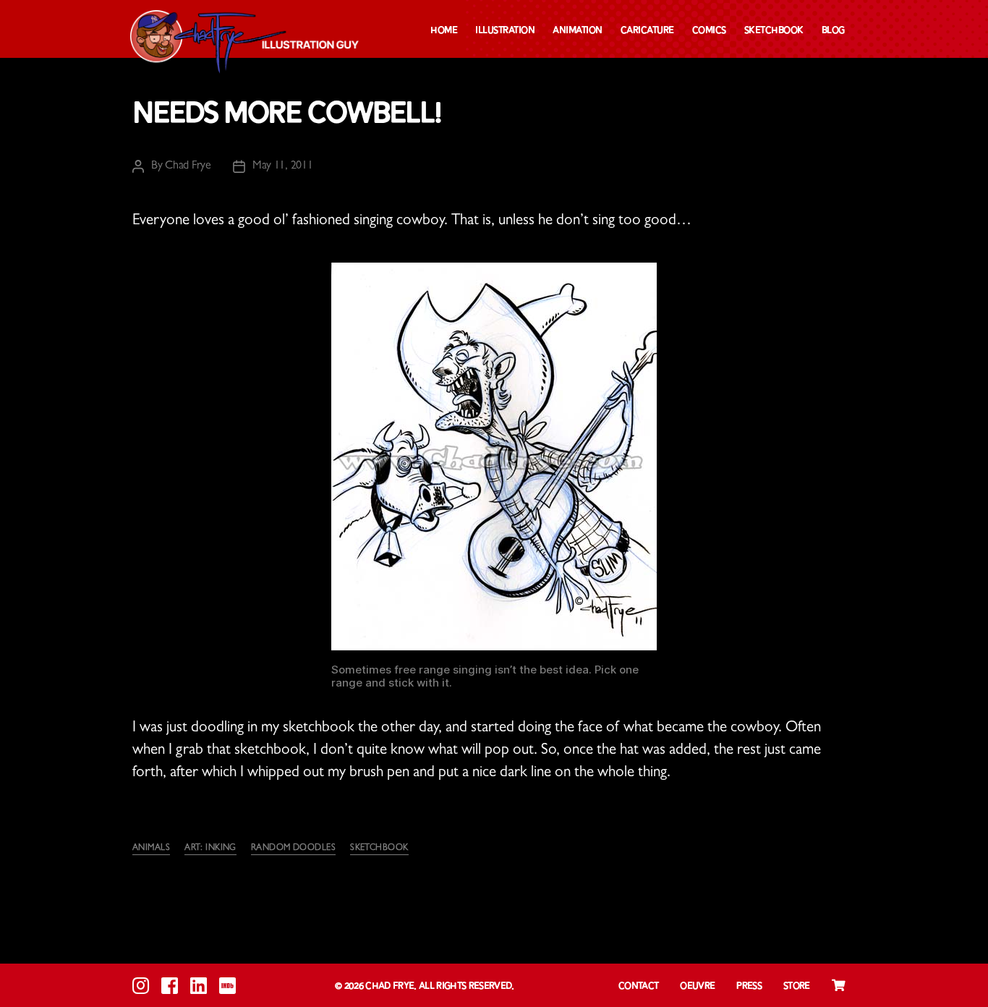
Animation (577, 31)
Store (796, 986)
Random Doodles (293, 848)
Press (749, 986)
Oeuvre (697, 986)
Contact (638, 986)
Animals (151, 848)
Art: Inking (210, 848)
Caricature (647, 31)
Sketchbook (774, 31)
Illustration (505, 31)
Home (443, 31)
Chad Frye (188, 166)
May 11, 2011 (282, 166)
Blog (833, 31)
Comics (709, 31)
